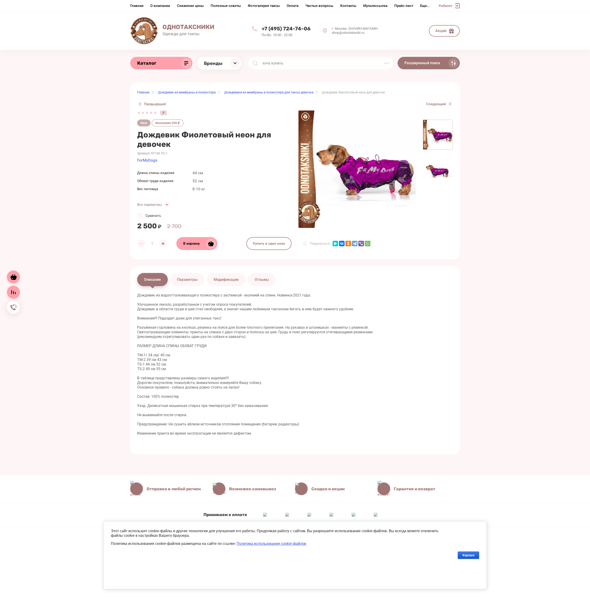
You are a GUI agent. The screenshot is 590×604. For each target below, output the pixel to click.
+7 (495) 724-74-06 (286, 29)
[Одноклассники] (348, 243)
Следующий (436, 104)
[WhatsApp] (367, 243)
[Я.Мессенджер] (335, 243)
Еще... (425, 6)
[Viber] (361, 243)
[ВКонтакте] (342, 243)
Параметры (187, 279)
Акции (440, 31)
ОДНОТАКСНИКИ (188, 27)
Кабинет (445, 6)
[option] (357, 169)
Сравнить (153, 216)
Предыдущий (155, 104)
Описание (152, 279)
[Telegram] (354, 243)
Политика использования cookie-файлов (271, 544)
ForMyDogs (147, 160)
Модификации (226, 279)
